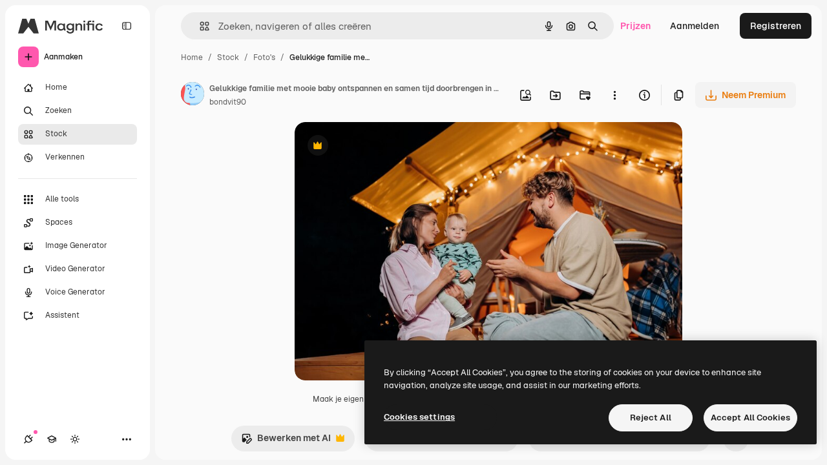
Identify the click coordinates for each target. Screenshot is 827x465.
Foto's (264, 57)
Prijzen (635, 26)
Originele (379, 147)
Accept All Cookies (750, 417)
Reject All (650, 417)
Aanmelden (694, 26)
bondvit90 (227, 102)
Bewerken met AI (286, 441)
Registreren (775, 26)
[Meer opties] (614, 95)
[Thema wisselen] (75, 439)
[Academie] (51, 439)
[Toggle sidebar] (126, 26)
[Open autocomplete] (199, 26)
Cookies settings (419, 416)
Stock (228, 57)
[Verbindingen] (28, 439)
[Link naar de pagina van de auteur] (192, 95)
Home (192, 57)
